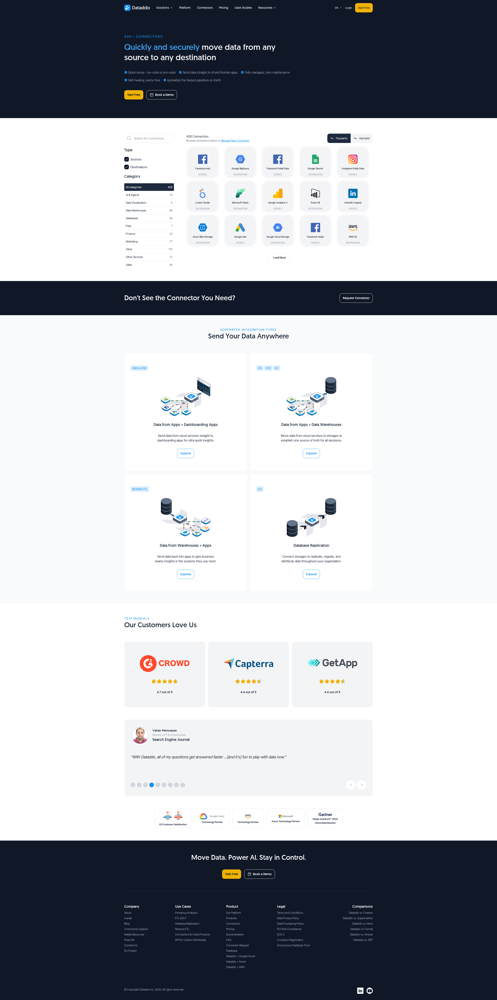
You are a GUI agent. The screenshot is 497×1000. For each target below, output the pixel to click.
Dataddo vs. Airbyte (361, 934)
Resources (265, 8)
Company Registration (290, 939)
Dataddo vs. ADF (363, 939)
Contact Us (130, 945)
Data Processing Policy (290, 923)
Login (348, 8)
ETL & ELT (181, 918)
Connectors (205, 8)
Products (231, 918)
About (127, 912)
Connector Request (237, 945)
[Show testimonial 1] (133, 785)
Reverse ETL (182, 929)
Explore (185, 453)
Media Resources (134, 934)
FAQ (228, 939)
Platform (185, 8)
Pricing (223, 8)
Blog (126, 923)
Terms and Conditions (290, 912)
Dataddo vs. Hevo (362, 923)
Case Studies (243, 8)
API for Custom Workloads (190, 939)
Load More (279, 257)
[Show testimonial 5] (158, 785)
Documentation (235, 934)
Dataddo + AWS (235, 967)
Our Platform (233, 912)
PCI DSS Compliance (289, 929)
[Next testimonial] (361, 785)
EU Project (130, 950)
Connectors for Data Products (192, 934)
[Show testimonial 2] (139, 785)
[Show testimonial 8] (176, 785)
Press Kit (129, 939)
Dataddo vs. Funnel (361, 929)
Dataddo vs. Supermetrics (358, 918)
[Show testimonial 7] (170, 785)
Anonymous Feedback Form (293, 945)
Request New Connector (235, 140)
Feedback (231, 950)
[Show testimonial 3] (145, 785)
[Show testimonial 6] (164, 785)
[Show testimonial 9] (182, 785)
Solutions (162, 8)
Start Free (364, 8)
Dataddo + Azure (236, 961)
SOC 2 (281, 934)
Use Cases (183, 906)
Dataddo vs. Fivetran (361, 912)
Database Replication (187, 923)
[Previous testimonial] (350, 785)
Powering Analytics (186, 912)
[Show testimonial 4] (151, 785)
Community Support (136, 929)
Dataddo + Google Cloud (240, 956)
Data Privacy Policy (288, 918)
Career (128, 918)
